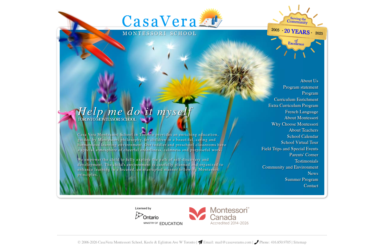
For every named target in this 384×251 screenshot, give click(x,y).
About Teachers (303, 130)
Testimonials (306, 161)
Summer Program (301, 179)
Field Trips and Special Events (290, 148)
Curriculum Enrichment (296, 99)
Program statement (300, 87)
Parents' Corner (304, 155)
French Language (301, 112)
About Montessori (301, 118)
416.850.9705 (281, 242)
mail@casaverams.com (233, 242)
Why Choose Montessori (295, 124)
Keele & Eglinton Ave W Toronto (169, 242)
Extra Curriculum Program (293, 105)
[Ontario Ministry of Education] (159, 225)
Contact (311, 185)
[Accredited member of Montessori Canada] (219, 225)
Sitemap (299, 242)
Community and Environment (290, 167)
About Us (309, 81)
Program (310, 93)
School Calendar (302, 136)
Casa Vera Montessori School (172, 23)
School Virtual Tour (299, 142)
